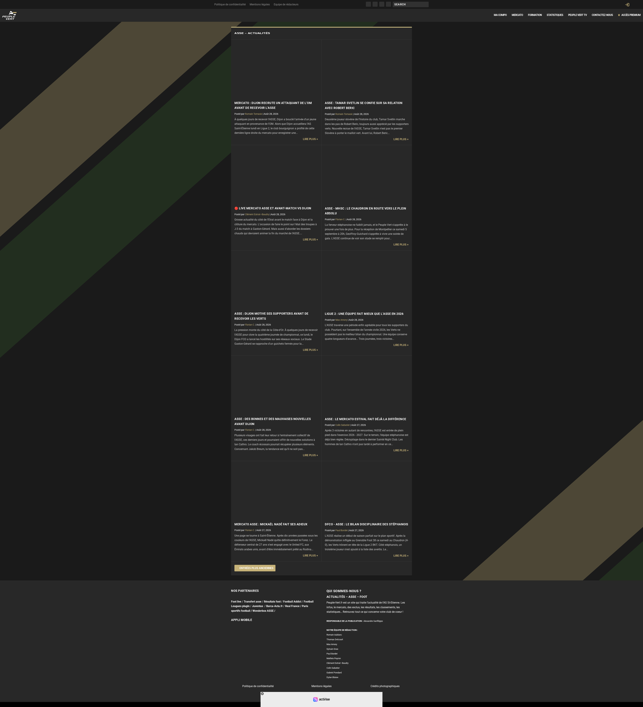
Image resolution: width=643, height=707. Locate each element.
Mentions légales (260, 4)
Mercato (517, 15)
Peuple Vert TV (577, 15)
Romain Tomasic (253, 114)
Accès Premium (629, 15)
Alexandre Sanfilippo (373, 621)
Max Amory (341, 320)
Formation (535, 15)
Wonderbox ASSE (263, 610)
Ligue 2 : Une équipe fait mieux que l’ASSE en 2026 (364, 313)
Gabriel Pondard (334, 672)
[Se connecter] (627, 4)
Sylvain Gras (332, 649)
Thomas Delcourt (335, 639)
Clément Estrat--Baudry (257, 214)
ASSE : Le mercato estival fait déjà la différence (365, 419)
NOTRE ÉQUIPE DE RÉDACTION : (342, 630)
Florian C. (340, 219)
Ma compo (500, 15)
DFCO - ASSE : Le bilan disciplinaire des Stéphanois (366, 524)
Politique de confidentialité (230, 4)
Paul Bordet (341, 530)
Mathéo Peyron (334, 658)
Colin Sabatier (342, 425)
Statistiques (555, 15)
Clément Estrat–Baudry (337, 663)
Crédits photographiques (385, 686)
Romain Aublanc (334, 634)
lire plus (309, 139)
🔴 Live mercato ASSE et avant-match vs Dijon (272, 208)
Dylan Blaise (332, 677)
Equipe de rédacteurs (286, 4)
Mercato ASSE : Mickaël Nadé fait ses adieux (270, 524)
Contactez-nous (602, 15)
